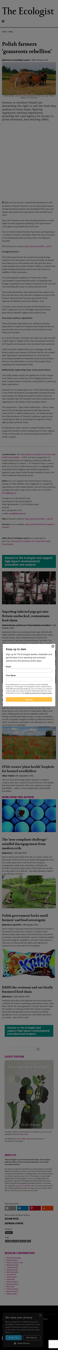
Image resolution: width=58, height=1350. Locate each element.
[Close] (52, 646)
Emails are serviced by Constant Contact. (38, 693)
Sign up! (29, 699)
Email (8, 666)
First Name (11, 675)
